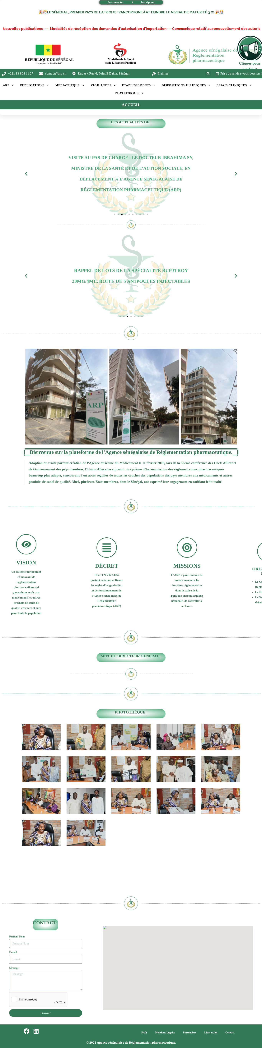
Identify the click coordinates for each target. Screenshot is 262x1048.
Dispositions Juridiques (184, 85)
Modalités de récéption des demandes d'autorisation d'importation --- (73, 29)
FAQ (144, 1032)
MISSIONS (186, 566)
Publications (32, 85)
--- (9, 29)
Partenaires (189, 1032)
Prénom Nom (17, 936)
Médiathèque (67, 85)
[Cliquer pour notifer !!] (249, 48)
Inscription (147, 2)
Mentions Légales (165, 1032)
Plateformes (127, 93)
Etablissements (136, 85)
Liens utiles (210, 1032)
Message (14, 968)
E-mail (13, 952)
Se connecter (116, 2)
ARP (6, 85)
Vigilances (101, 85)
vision (26, 562)
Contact (230, 1032)
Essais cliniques (232, 85)
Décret (106, 566)
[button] (208, 73)
